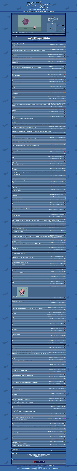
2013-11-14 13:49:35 (57, 263)
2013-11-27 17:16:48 (58, 335)
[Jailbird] (64, 111)
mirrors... (63, 31)
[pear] (64, 330)
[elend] (64, 235)
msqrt (63, 183)
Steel (63, 333)
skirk (63, 106)
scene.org (38, 468)
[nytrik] (64, 444)
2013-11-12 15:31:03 (57, 211)
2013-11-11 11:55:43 (56, 92)
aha (63, 328)
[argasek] (64, 340)
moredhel (62, 56)
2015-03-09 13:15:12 (57, 393)
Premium (62, 312)
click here (39, 456)
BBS (47, 11)
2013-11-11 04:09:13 (58, 51)
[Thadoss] (64, 232)
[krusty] (64, 283)
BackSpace (62, 96)
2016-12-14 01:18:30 (57, 413)
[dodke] (64, 393)
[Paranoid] (64, 216)
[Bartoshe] (64, 68)
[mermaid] (18, 32)
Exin (63, 168)
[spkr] (64, 49)
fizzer (63, 219)
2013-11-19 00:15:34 (56, 312)
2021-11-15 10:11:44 (56, 438)
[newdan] (64, 211)
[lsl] (64, 189)
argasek (63, 340)
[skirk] (64, 106)
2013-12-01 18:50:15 (54, 342)
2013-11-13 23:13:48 (57, 249)
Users (36, 11)
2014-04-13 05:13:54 (57, 369)
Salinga (63, 297)
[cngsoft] (64, 352)
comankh (62, 438)
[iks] (64, 214)
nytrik (63, 444)
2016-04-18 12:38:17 (58, 408)
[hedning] (64, 242)
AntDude (62, 300)
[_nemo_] (64, 369)
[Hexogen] (64, 345)
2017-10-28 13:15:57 (55, 418)
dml (63, 271)
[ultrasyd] (64, 209)
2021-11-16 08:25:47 (58, 444)
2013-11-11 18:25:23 (58, 151)
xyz (63, 302)
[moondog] (64, 376)
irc (59, 468)
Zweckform (62, 191)
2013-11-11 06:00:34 (56, 56)
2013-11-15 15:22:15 (58, 276)
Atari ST (54, 16)
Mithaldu (62, 364)
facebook (33, 39)
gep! (63, 199)
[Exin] (64, 168)
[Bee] (64, 88)
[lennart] (64, 362)
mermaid (20, 32)
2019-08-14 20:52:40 (58, 425)
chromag (62, 286)
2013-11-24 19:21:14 (58, 328)
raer (63, 386)
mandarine (31, 468)
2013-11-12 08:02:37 (58, 202)
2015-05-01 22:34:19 (56, 395)
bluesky (43, 39)
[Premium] (64, 312)
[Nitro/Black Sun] (64, 161)
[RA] (64, 144)
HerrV (63, 249)
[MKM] (64, 425)
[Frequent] (64, 381)
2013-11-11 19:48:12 (56, 156)
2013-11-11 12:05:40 (57, 98)
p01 (63, 109)
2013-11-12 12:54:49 (57, 209)
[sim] (64, 366)
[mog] (64, 175)
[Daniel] (64, 263)
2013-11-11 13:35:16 (58, 106)
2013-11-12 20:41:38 (57, 221)
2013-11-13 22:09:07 (57, 247)
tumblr (41, 39)
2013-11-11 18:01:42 (57, 137)
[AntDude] (64, 300)
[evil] (64, 128)
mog (63, 175)
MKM (63, 425)
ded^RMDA (62, 278)
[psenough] (64, 357)
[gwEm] (64, 186)
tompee (63, 371)
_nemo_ (63, 369)
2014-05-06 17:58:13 (56, 374)
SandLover (62, 307)
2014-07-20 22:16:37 (56, 376)
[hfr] (64, 408)
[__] (29, 32)
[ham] (64, 269)
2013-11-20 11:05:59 (57, 318)
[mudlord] (64, 318)
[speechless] (64, 395)
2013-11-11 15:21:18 (57, 116)
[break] (64, 194)
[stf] (64, 261)
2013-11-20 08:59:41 (56, 316)
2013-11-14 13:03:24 (57, 258)
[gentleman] (64, 156)
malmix (63, 388)
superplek (62, 92)
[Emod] (64, 207)
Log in (24, 11)
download (63, 27)
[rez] (64, 256)
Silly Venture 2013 (55, 19)
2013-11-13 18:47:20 (57, 240)
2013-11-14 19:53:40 (58, 271)
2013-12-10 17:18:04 (58, 354)
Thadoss (62, 232)
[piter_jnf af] (64, 74)
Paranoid (62, 216)
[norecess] (64, 398)
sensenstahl (62, 59)
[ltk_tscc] (64, 79)
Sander (63, 221)
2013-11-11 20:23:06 (54, 161)
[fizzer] (64, 219)
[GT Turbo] (64, 149)
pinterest (38, 39)
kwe (63, 354)
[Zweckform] (64, 191)
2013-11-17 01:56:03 (58, 302)
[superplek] (64, 92)
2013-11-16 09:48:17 (58, 281)
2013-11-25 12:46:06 (58, 330)
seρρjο (63, 153)
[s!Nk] (64, 76)
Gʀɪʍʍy (63, 135)
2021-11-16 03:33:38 (58, 441)
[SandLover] (64, 307)
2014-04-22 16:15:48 (57, 371)
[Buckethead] (64, 54)
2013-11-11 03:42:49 (58, 49)
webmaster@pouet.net (42, 469)
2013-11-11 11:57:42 (56, 96)
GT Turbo (62, 149)
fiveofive (63, 227)
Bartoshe (62, 68)
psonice (63, 258)
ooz (63, 309)
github (48, 469)
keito (63, 51)
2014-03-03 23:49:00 (57, 362)
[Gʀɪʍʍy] (64, 135)
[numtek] (64, 347)
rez (63, 256)
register (64, 463)
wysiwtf (63, 44)
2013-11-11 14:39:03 (57, 111)
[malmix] (64, 388)
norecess (62, 398)
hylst (63, 123)
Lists (42, 11)
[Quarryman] (64, 316)
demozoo (63, 28)
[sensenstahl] (64, 59)
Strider (63, 230)
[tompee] (64, 371)
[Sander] (64, 221)
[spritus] (64, 323)
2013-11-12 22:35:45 (57, 227)
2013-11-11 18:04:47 (58, 144)
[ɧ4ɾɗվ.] (64, 413)
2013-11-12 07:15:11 (56, 191)
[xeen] (64, 170)
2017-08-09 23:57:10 (58, 416)
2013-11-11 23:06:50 (58, 181)
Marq (63, 196)
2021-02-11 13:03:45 (57, 436)
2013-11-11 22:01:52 (58, 170)
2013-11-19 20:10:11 (54, 314)
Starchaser (62, 61)
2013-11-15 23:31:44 (55, 278)
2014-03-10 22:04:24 (56, 364)
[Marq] (64, 196)
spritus (63, 323)
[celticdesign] (64, 103)
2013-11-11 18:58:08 (57, 153)
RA (63, 144)
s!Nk (63, 76)
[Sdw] (12, 32)
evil (63, 128)
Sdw (14, 32)
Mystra (63, 436)
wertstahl (62, 158)
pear (63, 330)
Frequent (62, 381)
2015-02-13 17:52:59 (56, 383)
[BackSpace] (64, 96)
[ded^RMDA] (64, 278)
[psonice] (64, 258)
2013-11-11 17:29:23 (58, 132)
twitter (36, 39)
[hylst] (64, 123)
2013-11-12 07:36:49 (58, 196)
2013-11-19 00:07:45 (58, 309)
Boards (39, 11)
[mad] (64, 441)
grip (63, 276)
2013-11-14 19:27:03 (58, 269)
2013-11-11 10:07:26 (57, 86)
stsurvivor (62, 126)
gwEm (63, 186)
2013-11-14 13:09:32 (59, 261)
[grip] (64, 276)
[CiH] (64, 281)
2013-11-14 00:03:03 (55, 252)
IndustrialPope (62, 342)
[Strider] (64, 230)
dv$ (63, 181)
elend (63, 235)
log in (61, 463)
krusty (63, 283)
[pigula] (64, 86)
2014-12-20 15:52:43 (56, 381)
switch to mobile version (38, 467)
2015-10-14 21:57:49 (56, 400)
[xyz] (64, 302)
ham (63, 269)
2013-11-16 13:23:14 (57, 297)
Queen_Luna (62, 418)
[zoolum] (64, 81)
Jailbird (63, 111)
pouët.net (18, 468)
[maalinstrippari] (64, 314)
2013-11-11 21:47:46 (58, 168)
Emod (63, 207)
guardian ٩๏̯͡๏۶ (61, 431)
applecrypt (62, 374)
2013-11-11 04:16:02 (55, 54)
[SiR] (64, 335)
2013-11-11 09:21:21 (57, 81)
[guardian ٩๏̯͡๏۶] (64, 431)
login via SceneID (41, 462)
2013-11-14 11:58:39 (58, 256)
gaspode (62, 359)
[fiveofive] (64, 227)
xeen (63, 170)
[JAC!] (64, 416)
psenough (62, 357)
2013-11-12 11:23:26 (57, 204)
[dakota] (64, 163)
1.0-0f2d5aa (23, 468)
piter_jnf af (62, 74)
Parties (33, 11)
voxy (63, 423)
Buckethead (62, 54)
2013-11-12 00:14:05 (59, 189)
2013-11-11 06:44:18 (56, 61)
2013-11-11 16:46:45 (56, 126)
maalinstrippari (61, 314)
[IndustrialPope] (64, 342)
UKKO (63, 204)
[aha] (64, 328)
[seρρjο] (64, 153)
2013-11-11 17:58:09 (57, 135)
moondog (62, 376)
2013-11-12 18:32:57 (58, 214)
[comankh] (64, 438)
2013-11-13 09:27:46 (56, 232)
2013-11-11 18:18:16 (56, 149)
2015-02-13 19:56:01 (57, 388)
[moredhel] (64, 56)
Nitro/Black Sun (61, 161)
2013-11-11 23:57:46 (57, 186)
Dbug (63, 151)
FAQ (50, 11)
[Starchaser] (64, 61)
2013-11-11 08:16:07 (56, 68)
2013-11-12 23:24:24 (57, 230)
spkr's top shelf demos (15, 450)
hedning (63, 242)
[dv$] (64, 181)
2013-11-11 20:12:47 (56, 158)
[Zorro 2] (64, 240)
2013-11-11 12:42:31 (55, 103)
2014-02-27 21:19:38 (56, 359)
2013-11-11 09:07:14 (58, 76)
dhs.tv (64, 29)
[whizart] (64, 247)
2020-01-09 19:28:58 (54, 431)
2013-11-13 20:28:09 (57, 242)
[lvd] (64, 406)
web (26, 14)
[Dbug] (64, 151)
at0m (63, 202)
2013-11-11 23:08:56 (58, 183)
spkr (63, 49)
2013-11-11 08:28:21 (56, 74)
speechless (62, 395)
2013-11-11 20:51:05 (57, 163)
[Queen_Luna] (64, 418)
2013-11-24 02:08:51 (58, 325)
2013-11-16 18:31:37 (56, 300)
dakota (63, 163)
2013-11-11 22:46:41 (58, 175)
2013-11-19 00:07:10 (56, 307)
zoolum (63, 81)
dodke (63, 393)
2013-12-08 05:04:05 (57, 347)
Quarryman (62, 316)
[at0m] (64, 202)
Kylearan (62, 400)
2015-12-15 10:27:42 (58, 406)
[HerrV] (64, 249)
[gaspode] (64, 359)
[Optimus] (64, 66)
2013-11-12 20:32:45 (58, 219)
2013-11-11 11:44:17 (58, 88)
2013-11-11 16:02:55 (58, 123)
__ (30, 32)
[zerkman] (64, 237)
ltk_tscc (63, 79)
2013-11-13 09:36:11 (58, 235)
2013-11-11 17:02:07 (58, 128)
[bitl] (64, 325)
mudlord (63, 318)
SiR (63, 335)
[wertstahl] (64, 158)
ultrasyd (63, 209)
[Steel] (64, 333)
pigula (63, 86)
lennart (63, 362)
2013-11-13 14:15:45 (56, 237)
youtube (64, 30)
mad (63, 441)
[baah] (64, 132)
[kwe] (64, 354)
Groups (30, 11)
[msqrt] (64, 183)
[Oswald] (64, 98)
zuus (34, 9)
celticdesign (62, 103)
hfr (63, 408)
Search (45, 11)
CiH (63, 281)
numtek (63, 347)
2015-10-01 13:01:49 (56, 398)
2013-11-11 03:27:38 (57, 44)
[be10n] (64, 137)
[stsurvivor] (64, 126)
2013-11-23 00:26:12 (57, 323)
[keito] (64, 51)
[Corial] (64, 116)
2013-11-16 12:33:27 (57, 283)
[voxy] (64, 423)
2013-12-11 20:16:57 (56, 357)
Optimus (63, 66)
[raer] (64, 386)
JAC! (63, 416)
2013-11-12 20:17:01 (56, 216)
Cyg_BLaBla (62, 252)
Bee (63, 88)
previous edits (38, 457)
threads (46, 39)
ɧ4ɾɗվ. (63, 413)
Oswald (63, 98)
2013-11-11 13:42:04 (58, 109)
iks (63, 214)
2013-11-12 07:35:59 (57, 194)
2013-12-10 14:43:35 (57, 352)
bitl (63, 325)
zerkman (62, 237)
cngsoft (63, 352)
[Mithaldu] (64, 364)
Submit (52, 11)
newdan (63, 211)
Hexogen (62, 345)
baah (63, 132)
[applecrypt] (64, 374)
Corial (63, 116)
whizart (63, 247)
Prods (27, 11)
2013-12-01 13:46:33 (57, 340)
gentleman (62, 156)
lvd (63, 406)
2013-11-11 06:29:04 (55, 59)
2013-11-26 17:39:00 (58, 333)
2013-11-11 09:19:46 (57, 79)
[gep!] (64, 199)
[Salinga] (64, 297)
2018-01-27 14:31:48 (58, 423)
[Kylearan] (64, 400)
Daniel (63, 263)
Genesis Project (22, 14)
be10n (63, 137)
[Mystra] (64, 436)
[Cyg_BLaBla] (64, 252)
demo (53, 17)
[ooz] (64, 309)
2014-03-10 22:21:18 (58, 366)
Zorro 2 (63, 240)
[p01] (64, 109)
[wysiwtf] (64, 44)
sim (63, 366)
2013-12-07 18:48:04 (56, 345)
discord (56, 468)
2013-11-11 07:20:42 (57, 66)
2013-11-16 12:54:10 (56, 286)
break (63, 194)
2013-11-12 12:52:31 (57, 207)
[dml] (64, 271)
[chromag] (64, 286)
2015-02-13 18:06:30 (58, 386)
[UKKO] (64, 204)
